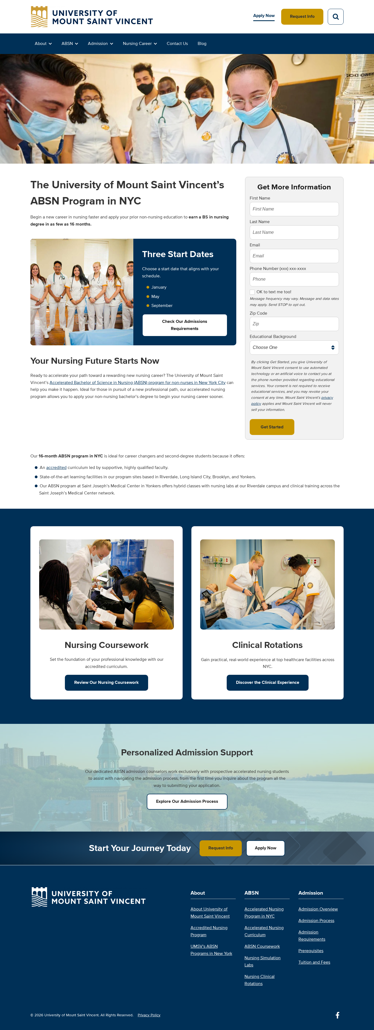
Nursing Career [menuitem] (137, 43)
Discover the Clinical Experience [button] (267, 682)
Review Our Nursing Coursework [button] (106, 682)
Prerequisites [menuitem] (310, 951)
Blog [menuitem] (202, 43)
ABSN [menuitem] (67, 43)
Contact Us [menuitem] (177, 43)
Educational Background (273, 336)
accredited (56, 467)
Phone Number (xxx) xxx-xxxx (278, 268)
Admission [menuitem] (98, 43)
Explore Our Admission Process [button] (187, 801)
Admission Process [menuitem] (316, 920)
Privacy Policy (149, 1015)
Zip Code (258, 313)
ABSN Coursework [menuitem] (262, 946)
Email (255, 245)
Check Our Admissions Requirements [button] (184, 325)
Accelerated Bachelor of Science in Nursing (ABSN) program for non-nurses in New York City (138, 382)
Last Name (260, 221)
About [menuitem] (41, 43)
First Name (260, 198)
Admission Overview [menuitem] (318, 909)
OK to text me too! (274, 292)
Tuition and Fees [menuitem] (314, 962)
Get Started (272, 427)
